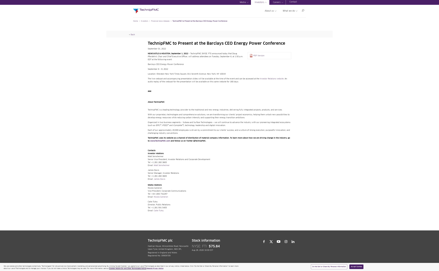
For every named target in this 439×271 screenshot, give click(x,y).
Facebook (264, 241)
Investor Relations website (272, 79)
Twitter (271, 241)
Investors (259, 2)
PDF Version (258, 56)
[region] (219, 267)
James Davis (159, 179)
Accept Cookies (356, 266)
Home (135, 21)
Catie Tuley (159, 211)
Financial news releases (160, 21)
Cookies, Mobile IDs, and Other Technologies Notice (127, 268)
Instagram (286, 241)
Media (243, 2)
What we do (289, 11)
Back (133, 35)
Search (303, 10)
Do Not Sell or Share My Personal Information (329, 266)
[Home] (146, 8)
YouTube (279, 241)
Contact (293, 2)
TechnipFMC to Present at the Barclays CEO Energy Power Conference (200, 21)
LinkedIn (293, 241)
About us (269, 11)
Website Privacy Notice (155, 268)
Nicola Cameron (161, 197)
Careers (277, 2)
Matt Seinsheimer (162, 165)
